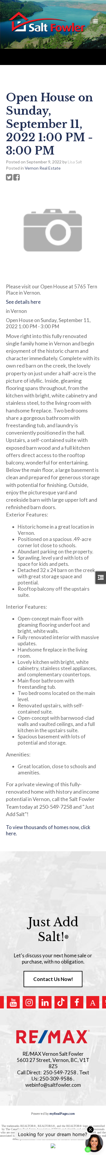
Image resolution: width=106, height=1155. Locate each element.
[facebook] (76, 1002)
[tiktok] (60, 1002)
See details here (23, 302)
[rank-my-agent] (92, 1002)
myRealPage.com (62, 1113)
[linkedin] (45, 1002)
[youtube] (13, 1002)
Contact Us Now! (53, 979)
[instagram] (29, 1002)
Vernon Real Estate (43, 167)
